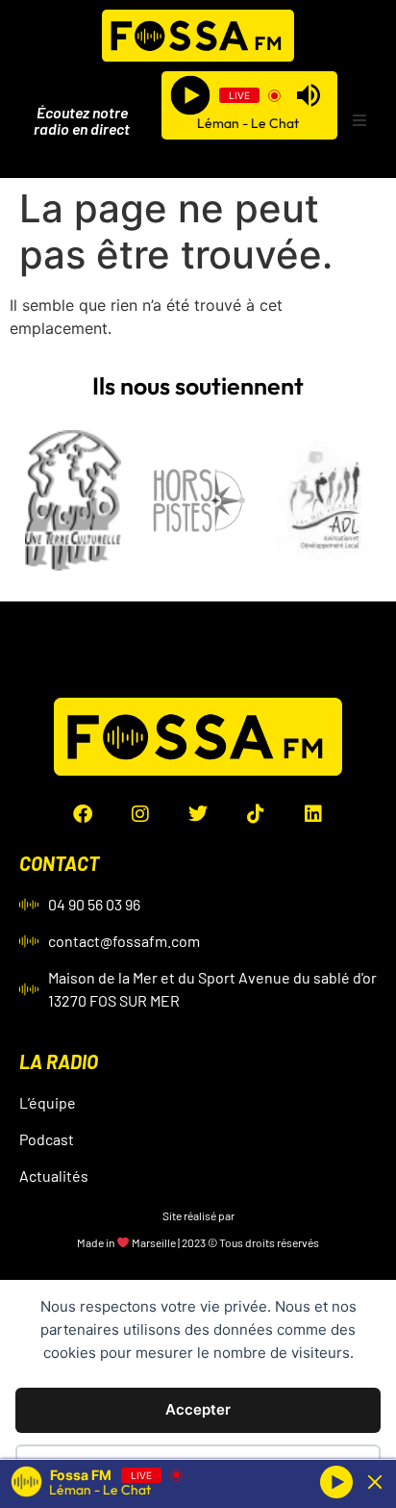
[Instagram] (140, 814)
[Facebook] (82, 814)
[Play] (190, 95)
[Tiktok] (255, 814)
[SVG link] (198, 36)
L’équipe (47, 1102)
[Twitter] (198, 814)
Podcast (46, 1139)
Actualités (53, 1175)
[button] (359, 120)
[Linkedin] (313, 814)
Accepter (198, 1409)
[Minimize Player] (374, 1482)
